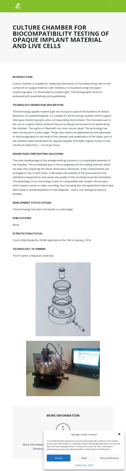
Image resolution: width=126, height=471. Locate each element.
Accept (58, 457)
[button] (119, 434)
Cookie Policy (81, 465)
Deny (84, 457)
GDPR (90, 465)
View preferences (109, 457)
